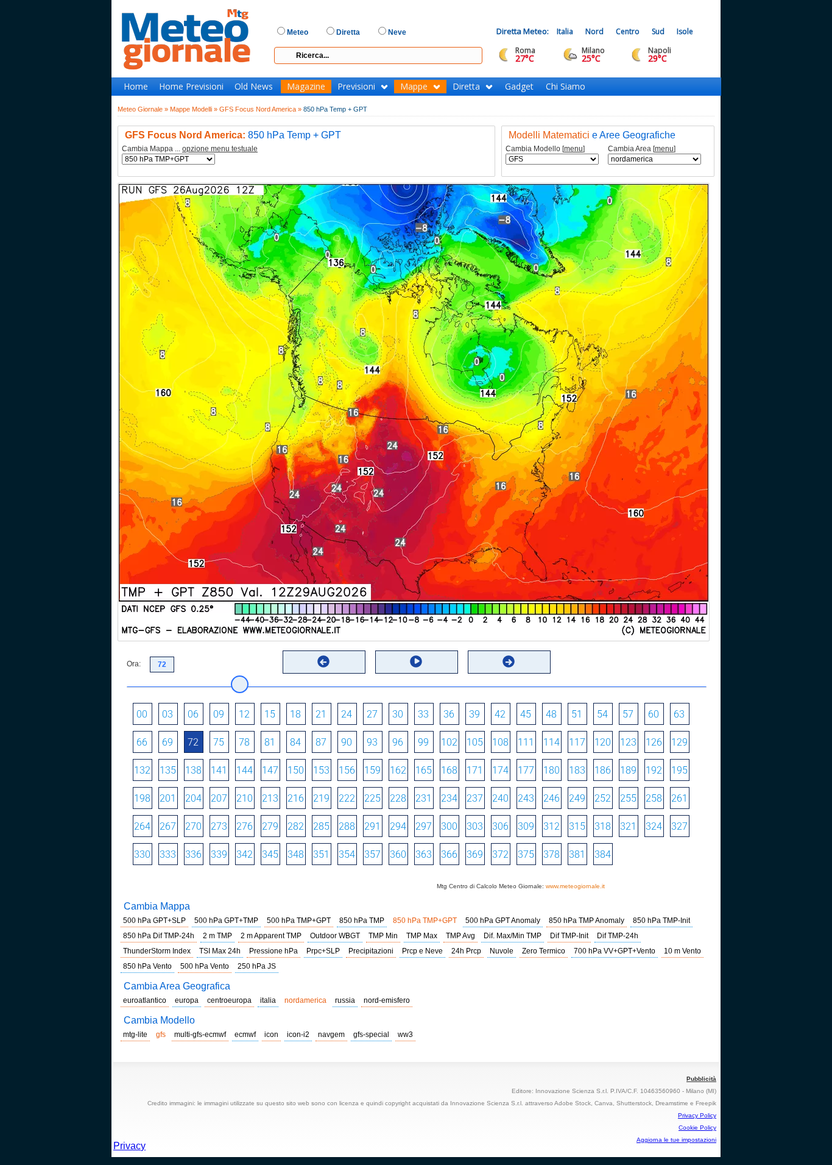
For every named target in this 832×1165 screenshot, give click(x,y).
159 (372, 770)
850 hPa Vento (147, 966)
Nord (594, 31)
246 (551, 798)
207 (219, 798)
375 (526, 854)
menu (573, 148)
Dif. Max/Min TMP (512, 936)
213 (270, 798)
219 (321, 798)
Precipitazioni (370, 951)
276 (244, 826)
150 (295, 770)
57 (627, 714)
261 (679, 798)
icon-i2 (298, 1034)
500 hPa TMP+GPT (299, 920)
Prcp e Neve (422, 951)
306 (500, 826)
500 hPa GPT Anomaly (502, 920)
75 (218, 742)
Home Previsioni (191, 86)
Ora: (134, 664)
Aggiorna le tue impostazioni (676, 1139)
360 (398, 854)
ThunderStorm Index (157, 951)
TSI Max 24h (220, 951)
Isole (685, 31)
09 (218, 714)
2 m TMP (217, 936)
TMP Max (421, 936)
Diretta (466, 86)
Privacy (129, 1146)
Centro (628, 31)
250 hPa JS (257, 966)
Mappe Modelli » (193, 109)
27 (372, 714)
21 (321, 714)
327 (679, 826)
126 (654, 742)
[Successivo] (508, 661)
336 (193, 854)
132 (142, 770)
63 (679, 714)
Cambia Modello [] (545, 149)
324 (654, 826)
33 (423, 714)
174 (500, 770)
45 (525, 714)
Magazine (306, 86)
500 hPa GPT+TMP (226, 920)
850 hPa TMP (361, 920)
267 (168, 826)
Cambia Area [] (641, 149)
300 (449, 826)
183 (577, 770)
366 (449, 854)
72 (193, 742)
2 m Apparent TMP (271, 936)
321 (628, 826)
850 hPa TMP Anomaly (586, 920)
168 (449, 770)
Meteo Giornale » (143, 109)
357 (372, 854)
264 (142, 826)
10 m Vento (682, 951)
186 (602, 770)
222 (347, 798)
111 (526, 742)
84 (295, 742)
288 (347, 826)
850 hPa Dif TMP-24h (158, 936)
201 (168, 798)
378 (551, 854)
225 (372, 798)
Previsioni (356, 86)
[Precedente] (323, 661)
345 (270, 854)
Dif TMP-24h (617, 936)
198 (142, 798)
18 (295, 714)
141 (219, 770)
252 (602, 798)
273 (219, 826)
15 (269, 714)
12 (244, 714)
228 (398, 798)
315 (577, 826)
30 (397, 714)
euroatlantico (144, 1000)
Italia (565, 31)
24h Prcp (466, 951)
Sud (658, 31)
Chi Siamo (565, 86)
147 (270, 770)
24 (346, 714)
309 (526, 826)
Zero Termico (543, 951)
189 (628, 770)
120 (602, 742)
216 (295, 798)
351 (321, 854)
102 (449, 742)
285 (321, 826)
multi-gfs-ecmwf (200, 1034)
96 (397, 742)
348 (295, 854)
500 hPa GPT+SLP (154, 920)
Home (136, 86)
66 (141, 742)
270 (193, 826)
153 (321, 770)
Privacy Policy (697, 1115)
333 (168, 854)
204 (193, 798)
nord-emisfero (387, 1000)
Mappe (414, 86)
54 (602, 714)
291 (372, 826)
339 (219, 854)
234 (449, 798)
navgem (331, 1034)
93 (372, 742)
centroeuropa (229, 1000)
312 (551, 826)
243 (526, 798)
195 (679, 770)
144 (244, 770)
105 (475, 742)
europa (187, 1000)
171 (475, 770)
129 (679, 742)
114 (551, 742)
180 (551, 770)
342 (244, 854)
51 (576, 714)
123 (628, 742)
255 (628, 798)
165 (423, 770)
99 (423, 742)
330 (142, 854)
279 (270, 826)
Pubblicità (701, 1078)
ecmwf (245, 1034)
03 (167, 714)
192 (654, 770)
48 (551, 714)
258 (654, 798)
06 (193, 714)
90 (346, 742)
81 (269, 742)
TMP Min (383, 936)
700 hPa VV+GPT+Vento (614, 951)
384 (602, 854)
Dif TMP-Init (569, 936)
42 (500, 714)
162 (398, 770)
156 (347, 770)
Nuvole (501, 951)
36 (448, 714)
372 (500, 854)
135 (168, 770)
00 (141, 714)
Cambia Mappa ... (190, 149)
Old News (253, 86)
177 (526, 770)
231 (423, 798)
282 (295, 826)
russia (345, 1000)
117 (577, 742)
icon (271, 1034)
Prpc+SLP (323, 951)
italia (268, 1000)
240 (500, 798)
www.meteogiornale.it (575, 886)
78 (244, 742)
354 (347, 854)
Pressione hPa (273, 951)
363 (423, 854)
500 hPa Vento (204, 966)
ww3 (405, 1034)
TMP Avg (460, 936)
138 (193, 770)
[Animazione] (416, 661)
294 (398, 826)
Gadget (519, 86)
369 (475, 854)
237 (475, 798)
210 (244, 798)
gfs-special (371, 1034)
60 (653, 714)
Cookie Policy (697, 1127)
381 (577, 854)
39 (474, 714)
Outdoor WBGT (335, 936)
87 (321, 742)
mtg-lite (135, 1034)
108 (500, 742)
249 (577, 798)
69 (167, 742)
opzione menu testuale (220, 148)
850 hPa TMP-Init (661, 920)
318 (602, 826)
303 (475, 826)
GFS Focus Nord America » (260, 109)
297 (423, 826)
